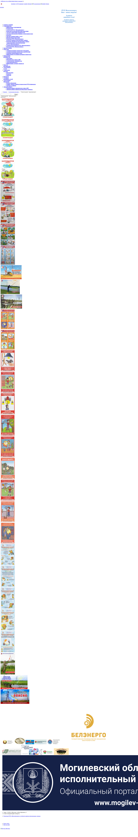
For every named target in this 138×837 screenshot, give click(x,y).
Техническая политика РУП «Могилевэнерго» (18, 45)
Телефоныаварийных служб (69, 16)
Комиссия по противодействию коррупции (17, 31)
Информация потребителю (6, 56)
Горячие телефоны (11, 85)
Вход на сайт (6, 824)
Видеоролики (9, 72)
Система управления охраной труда (15, 32)
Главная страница (8, 24)
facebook (13, 3)
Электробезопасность (11, 62)
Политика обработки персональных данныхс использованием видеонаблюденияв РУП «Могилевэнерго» (17, 43)
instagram (21, 3)
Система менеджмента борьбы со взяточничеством (19, 33)
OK (18, 3)
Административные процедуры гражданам (17, 50)
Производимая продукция (13, 37)
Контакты (6, 76)
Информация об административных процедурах (18, 54)
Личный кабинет (5, 2)
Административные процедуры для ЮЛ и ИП (18, 52)
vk (16, 3)
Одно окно (6, 49)
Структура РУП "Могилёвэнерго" (15, 30)
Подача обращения (11, 83)
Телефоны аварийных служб (8, 78)
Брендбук (8, 35)
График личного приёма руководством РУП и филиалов (21, 84)
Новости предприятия (6, 65)
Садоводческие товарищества (14, 61)
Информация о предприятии (13, 27)
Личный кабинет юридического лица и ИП (17, 88)
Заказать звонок (7, 48)
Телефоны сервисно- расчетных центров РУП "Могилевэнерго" (69, 21)
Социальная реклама (6, 70)
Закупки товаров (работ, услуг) (14, 36)
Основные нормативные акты (14, 53)
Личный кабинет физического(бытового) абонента (19, 89)
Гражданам (9, 58)
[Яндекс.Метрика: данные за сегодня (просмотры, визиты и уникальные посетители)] (5, 828)
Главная (5, 92)
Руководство (9, 28)
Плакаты (8, 74)
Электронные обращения (7, 81)
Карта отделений (6, 4)
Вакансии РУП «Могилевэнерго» (15, 46)
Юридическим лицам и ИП (13, 59)
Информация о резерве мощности (15, 63)
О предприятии (7, 26)
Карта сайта (6, 823)
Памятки (8, 75)
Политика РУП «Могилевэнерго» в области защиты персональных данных (17, 39)
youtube (25, 3)
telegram (30, 3)
